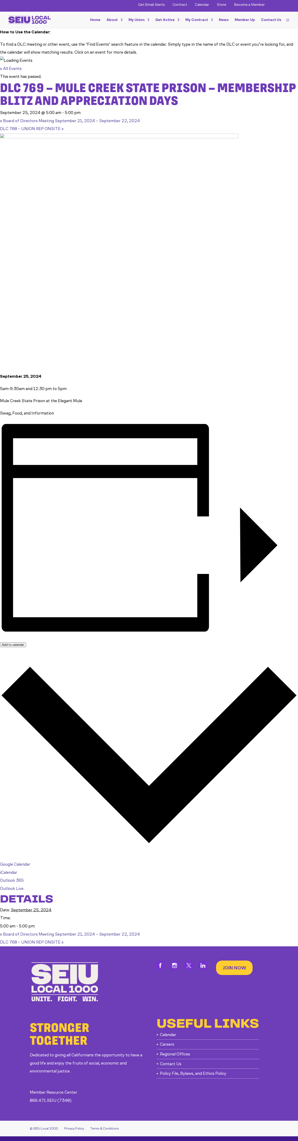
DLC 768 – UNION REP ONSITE (32, 128)
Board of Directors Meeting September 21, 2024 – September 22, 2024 (70, 120)
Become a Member (249, 5)
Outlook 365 (12, 880)
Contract (180, 5)
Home (95, 20)
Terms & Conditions (104, 1129)
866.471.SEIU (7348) (50, 1100)
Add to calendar (13, 645)
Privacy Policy (74, 1129)
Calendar (202, 5)
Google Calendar (15, 864)
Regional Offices (175, 1054)
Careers (167, 1044)
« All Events (11, 68)
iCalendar (8, 872)
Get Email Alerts (151, 5)
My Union (137, 20)
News (224, 20)
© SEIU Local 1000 (44, 1129)
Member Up (245, 20)
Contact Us (271, 20)
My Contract (196, 20)
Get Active (165, 20)
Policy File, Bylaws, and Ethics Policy (193, 1073)
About (112, 20)
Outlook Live (12, 888)
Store (221, 5)
